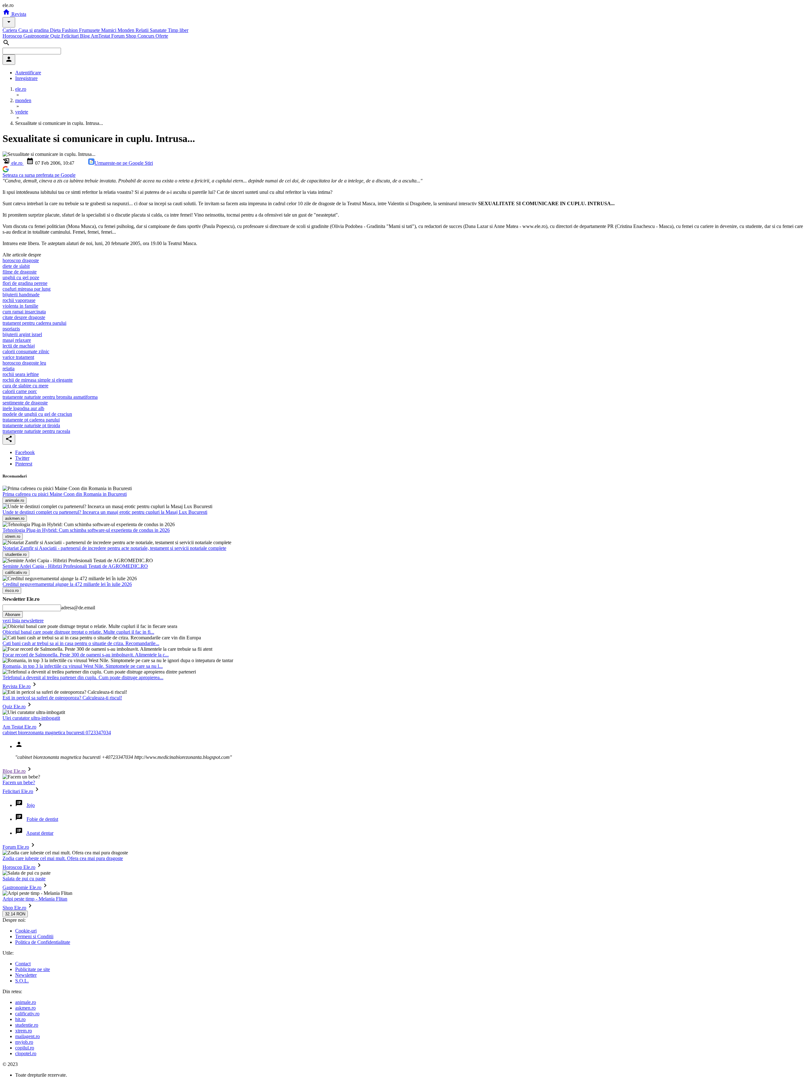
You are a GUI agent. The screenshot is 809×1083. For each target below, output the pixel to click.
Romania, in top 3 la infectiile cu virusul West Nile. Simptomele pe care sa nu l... (83, 666)
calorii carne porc (20, 391)
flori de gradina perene (25, 283)
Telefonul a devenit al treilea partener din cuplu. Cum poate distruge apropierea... (83, 677)
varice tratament (18, 357)
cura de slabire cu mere (25, 385)
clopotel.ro (25, 1053)
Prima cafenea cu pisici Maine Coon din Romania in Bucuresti (65, 494)
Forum (118, 36)
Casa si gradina (34, 30)
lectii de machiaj (19, 345)
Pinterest (23, 463)
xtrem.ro (23, 1030)
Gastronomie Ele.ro (22, 887)
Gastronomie (36, 36)
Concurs (146, 36)
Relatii (143, 30)
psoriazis (11, 328)
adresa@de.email (78, 607)
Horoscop (13, 36)
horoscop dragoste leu (24, 363)
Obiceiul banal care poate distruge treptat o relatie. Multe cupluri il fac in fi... (78, 632)
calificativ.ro (27, 1013)
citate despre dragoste (24, 317)
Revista (18, 14)
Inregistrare (26, 78)
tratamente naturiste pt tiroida (31, 425)
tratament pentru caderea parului (34, 323)
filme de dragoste (20, 271)
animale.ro (25, 1002)
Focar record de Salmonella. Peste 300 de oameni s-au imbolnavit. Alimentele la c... (86, 654)
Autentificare (28, 72)
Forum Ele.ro (16, 847)
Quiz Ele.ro (14, 706)
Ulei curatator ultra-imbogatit (31, 718)
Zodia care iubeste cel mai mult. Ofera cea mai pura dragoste (63, 858)
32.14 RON (15, 914)
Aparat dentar (39, 833)
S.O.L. (22, 980)
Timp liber (178, 30)
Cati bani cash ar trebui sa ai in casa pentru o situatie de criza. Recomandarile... (81, 643)
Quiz (55, 36)
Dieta (56, 30)
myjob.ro (24, 1042)
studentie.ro (26, 1025)
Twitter (22, 458)
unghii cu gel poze (21, 277)
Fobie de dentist (42, 819)
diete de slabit (16, 266)
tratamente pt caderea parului (31, 419)
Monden (127, 30)
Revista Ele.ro (17, 686)
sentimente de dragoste (25, 402)
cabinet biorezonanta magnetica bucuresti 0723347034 (57, 732)
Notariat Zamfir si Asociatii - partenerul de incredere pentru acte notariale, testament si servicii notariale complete (114, 548)
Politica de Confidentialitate (42, 942)
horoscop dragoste (21, 260)
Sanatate (159, 30)
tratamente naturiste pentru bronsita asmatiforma (50, 397)
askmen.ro (25, 1008)
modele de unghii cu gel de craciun (37, 414)
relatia (9, 368)
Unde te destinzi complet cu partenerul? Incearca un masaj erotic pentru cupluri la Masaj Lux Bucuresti (105, 512)
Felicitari (70, 36)
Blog (85, 36)
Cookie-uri (26, 930)
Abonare (12, 614)
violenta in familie (20, 306)
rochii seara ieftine (21, 374)
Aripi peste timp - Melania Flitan (35, 898)
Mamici (109, 30)
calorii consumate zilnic (26, 351)
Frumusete (90, 30)
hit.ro (20, 1019)
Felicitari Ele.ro (18, 791)
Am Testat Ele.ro (19, 726)
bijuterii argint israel (22, 334)
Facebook (25, 452)
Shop (131, 36)
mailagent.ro (27, 1036)
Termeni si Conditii (34, 936)
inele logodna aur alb (23, 408)
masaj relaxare (17, 340)
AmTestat (101, 36)
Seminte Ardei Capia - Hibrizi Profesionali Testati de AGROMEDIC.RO (75, 566)
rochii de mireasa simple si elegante (38, 380)
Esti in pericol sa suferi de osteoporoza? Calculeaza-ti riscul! (62, 697)
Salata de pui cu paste (24, 878)
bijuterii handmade (21, 294)
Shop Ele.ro (14, 907)
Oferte (161, 36)
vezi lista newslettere (23, 620)
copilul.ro (24, 1047)
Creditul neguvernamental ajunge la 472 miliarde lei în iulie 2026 (67, 584)
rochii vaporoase (19, 300)
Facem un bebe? (19, 782)
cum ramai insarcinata (24, 311)
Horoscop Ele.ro (19, 867)
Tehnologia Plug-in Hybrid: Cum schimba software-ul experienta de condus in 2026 (86, 530)
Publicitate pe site (32, 969)
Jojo (31, 805)
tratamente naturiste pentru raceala (36, 431)
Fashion (70, 30)
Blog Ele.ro (14, 771)
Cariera (10, 30)
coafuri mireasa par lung (27, 289)
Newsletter (26, 975)
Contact (23, 963)
